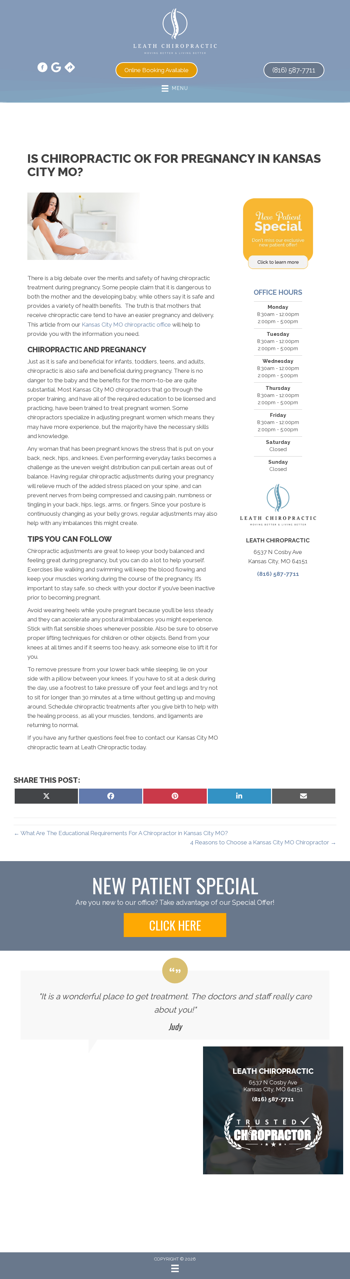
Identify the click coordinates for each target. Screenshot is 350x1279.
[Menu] (175, 1268)
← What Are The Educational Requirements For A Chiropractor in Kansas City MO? (121, 833)
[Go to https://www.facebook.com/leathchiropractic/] (42, 68)
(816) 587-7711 (278, 573)
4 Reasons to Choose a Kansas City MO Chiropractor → (263, 842)
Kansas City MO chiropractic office (126, 324)
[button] (175, 925)
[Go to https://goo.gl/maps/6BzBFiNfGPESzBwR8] (70, 68)
